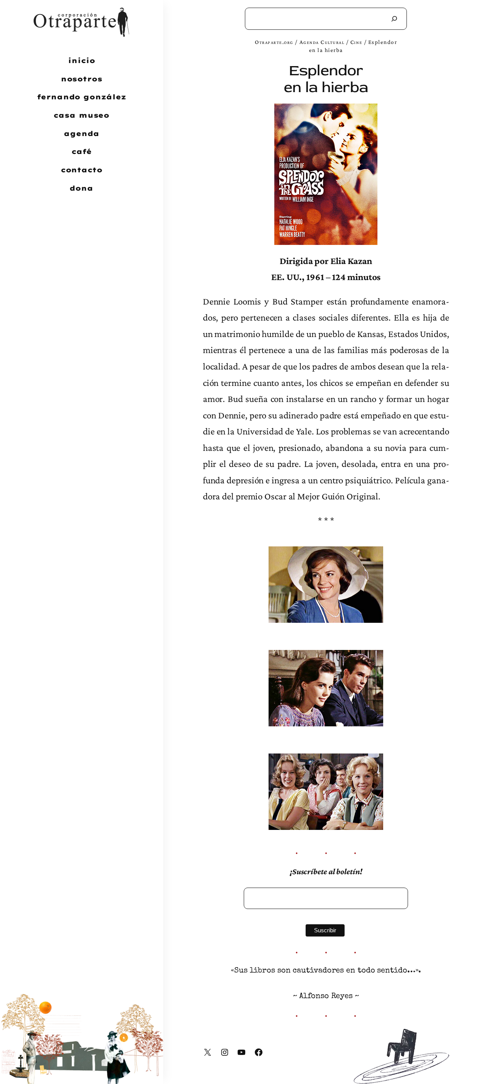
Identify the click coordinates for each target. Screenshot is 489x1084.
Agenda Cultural (322, 42)
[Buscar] (394, 19)
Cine (356, 42)
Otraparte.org (274, 42)
